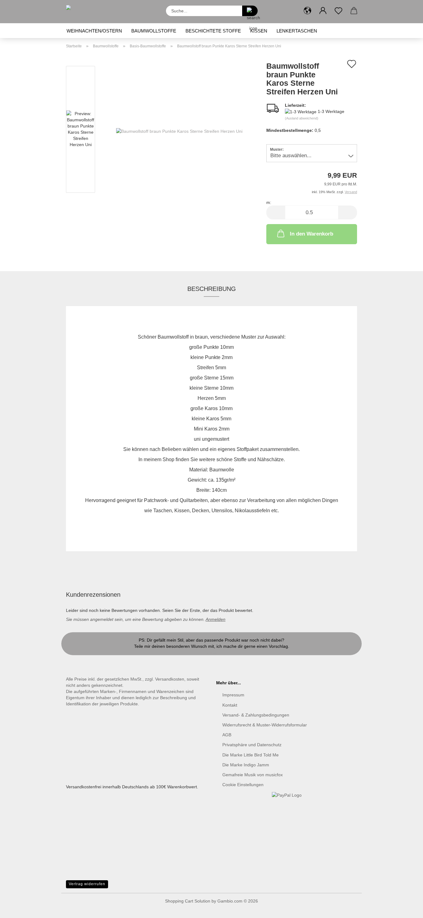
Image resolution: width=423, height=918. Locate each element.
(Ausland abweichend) (301, 118)
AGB (226, 734)
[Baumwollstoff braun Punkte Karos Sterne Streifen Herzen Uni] (179, 130)
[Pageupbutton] (406, 908)
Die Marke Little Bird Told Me (250, 754)
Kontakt (211, 652)
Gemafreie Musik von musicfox (252, 774)
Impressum (233, 694)
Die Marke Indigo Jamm (245, 764)
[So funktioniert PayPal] (287, 794)
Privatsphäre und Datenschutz (251, 744)
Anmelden (215, 619)
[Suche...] (250, 11)
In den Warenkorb (311, 234)
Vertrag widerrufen (87, 884)
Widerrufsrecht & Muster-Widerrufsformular (264, 724)
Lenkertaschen (297, 30)
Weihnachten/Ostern (94, 30)
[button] (307, 11)
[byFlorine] (88, 11)
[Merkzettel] (338, 11)
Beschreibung (211, 288)
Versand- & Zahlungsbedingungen (255, 714)
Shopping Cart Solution (187, 901)
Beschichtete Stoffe (213, 30)
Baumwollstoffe (153, 30)
